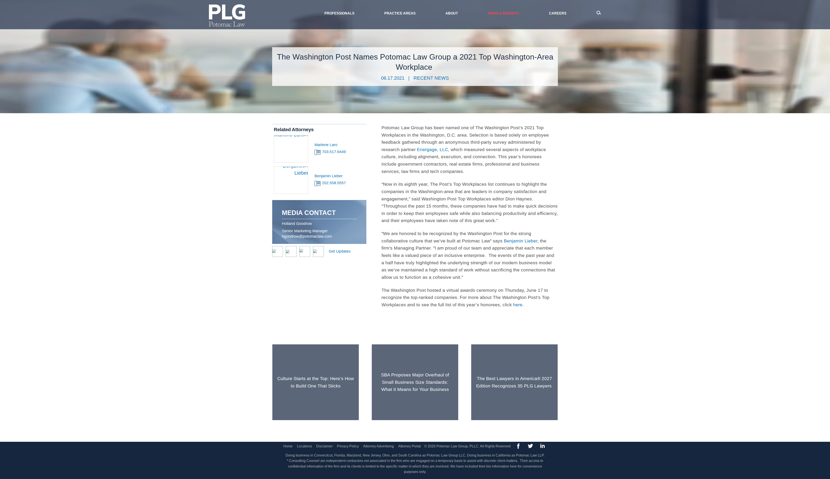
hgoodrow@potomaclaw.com (307, 236)
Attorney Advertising (378, 446)
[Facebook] (518, 446)
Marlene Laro (325, 145)
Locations (304, 446)
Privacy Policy (348, 446)
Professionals (339, 13)
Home (288, 446)
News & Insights (503, 13)
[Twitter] (530, 446)
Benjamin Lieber (520, 240)
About (451, 13)
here (517, 304)
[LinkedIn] (542, 446)
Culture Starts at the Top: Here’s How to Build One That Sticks (315, 382)
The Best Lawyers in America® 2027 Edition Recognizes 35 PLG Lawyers (514, 382)
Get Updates (340, 251)
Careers (558, 13)
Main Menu (400, 5)
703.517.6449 (334, 152)
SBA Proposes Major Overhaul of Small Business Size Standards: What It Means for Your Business (415, 382)
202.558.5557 (334, 183)
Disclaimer (324, 446)
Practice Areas (400, 13)
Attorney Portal (409, 446)
